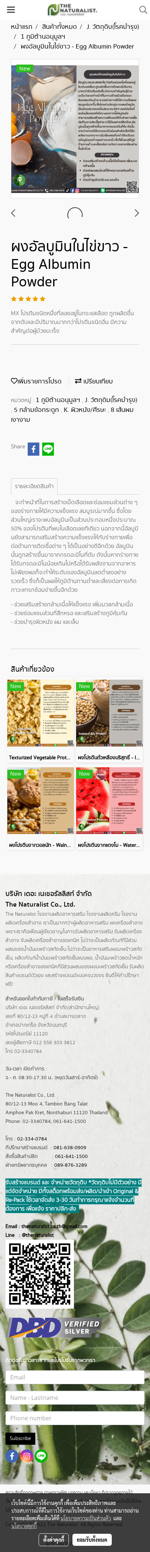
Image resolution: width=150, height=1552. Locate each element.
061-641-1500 (71, 1156)
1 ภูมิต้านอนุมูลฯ (59, 400)
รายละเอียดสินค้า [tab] (34, 486)
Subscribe (20, 1438)
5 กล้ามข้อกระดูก (37, 410)
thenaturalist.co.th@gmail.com (54, 1226)
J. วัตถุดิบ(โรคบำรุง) (111, 400)
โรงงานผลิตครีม (103, 914)
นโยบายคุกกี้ (24, 1525)
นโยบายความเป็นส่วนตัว (85, 1518)
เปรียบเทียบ (97, 381)
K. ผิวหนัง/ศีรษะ (86, 410)
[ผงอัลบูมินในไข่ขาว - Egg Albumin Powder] (75, 129)
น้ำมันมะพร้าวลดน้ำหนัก (118, 958)
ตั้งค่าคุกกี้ (53, 1539)
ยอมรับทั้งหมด (92, 1539)
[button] (141, 10)
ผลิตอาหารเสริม (92, 923)
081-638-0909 (70, 1147)
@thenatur (33, 1235)
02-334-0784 (32, 1139)
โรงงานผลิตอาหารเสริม (61, 914)
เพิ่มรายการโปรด (39, 381)
